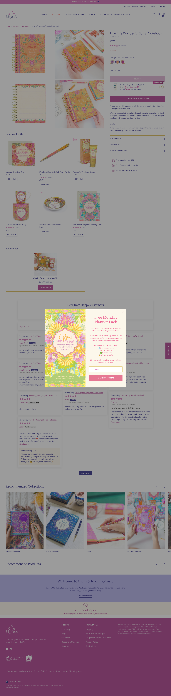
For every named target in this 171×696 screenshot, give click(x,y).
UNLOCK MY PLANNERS (106, 378)
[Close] (123, 312)
